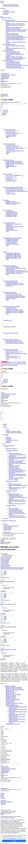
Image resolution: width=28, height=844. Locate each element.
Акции (2, 794)
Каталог (2, 793)
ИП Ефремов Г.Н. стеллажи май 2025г (15, 23)
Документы (6, 13)
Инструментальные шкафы (12, 705)
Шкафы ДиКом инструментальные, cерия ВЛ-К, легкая (17, 715)
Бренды (2, 795)
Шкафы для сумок (10, 693)
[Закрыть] (2, 419)
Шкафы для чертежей (11, 695)
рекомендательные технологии (8, 817)
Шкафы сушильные (10, 704)
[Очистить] (25, 103)
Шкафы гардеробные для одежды (13, 687)
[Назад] (7, 429)
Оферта (2, 814)
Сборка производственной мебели (11, 5)
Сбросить (8, 759)
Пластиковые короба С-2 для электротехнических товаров (12, 62)
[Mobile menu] (2, 384)
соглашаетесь (12, 838)
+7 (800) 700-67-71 (5, 73)
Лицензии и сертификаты (9, 11)
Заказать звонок (4, 78)
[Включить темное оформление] (2, 97)
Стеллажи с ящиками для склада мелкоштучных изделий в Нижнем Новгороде (16, 64)
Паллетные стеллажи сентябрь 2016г (14, 35)
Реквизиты (5, 14)
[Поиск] (2, 413)
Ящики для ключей (10, 700)
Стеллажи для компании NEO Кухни (14, 38)
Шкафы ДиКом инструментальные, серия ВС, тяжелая (17, 719)
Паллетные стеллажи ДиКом (12, 28)
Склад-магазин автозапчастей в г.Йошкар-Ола (16, 37)
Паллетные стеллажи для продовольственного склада (12, 34)
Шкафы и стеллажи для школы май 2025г (15, 58)
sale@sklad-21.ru (4, 81)
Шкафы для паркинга (11, 698)
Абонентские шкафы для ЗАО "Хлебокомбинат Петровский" (13, 52)
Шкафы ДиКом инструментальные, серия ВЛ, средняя (17, 717)
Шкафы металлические (8, 50)
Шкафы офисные (10, 690)
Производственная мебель (9, 44)
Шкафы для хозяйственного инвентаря (15, 689)
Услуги (2, 796)
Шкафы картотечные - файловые (13, 694)
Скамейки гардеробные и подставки (14, 703)
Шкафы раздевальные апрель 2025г (14, 59)
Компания (3, 798)
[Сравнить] (3, 574)
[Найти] (2, 107)
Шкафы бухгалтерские (11, 692)
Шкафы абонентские (11, 697)
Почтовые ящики (10, 701)
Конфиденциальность (6, 812)
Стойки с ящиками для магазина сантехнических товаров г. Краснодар (15, 67)
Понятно (14, 840)
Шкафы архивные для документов (14, 688)
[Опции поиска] (2, 105)
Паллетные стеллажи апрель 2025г (14, 27)
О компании (6, 10)
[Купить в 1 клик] (3, 576)
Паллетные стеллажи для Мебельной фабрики (16, 29)
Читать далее (15, 829)
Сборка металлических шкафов (10, 4)
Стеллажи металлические (9, 20)
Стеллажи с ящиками (8, 60)
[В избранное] (3, 572)
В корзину (3, 591)
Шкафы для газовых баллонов (13, 699)
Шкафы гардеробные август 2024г (14, 56)
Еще (7, 137)
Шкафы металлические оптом (13, 723)
